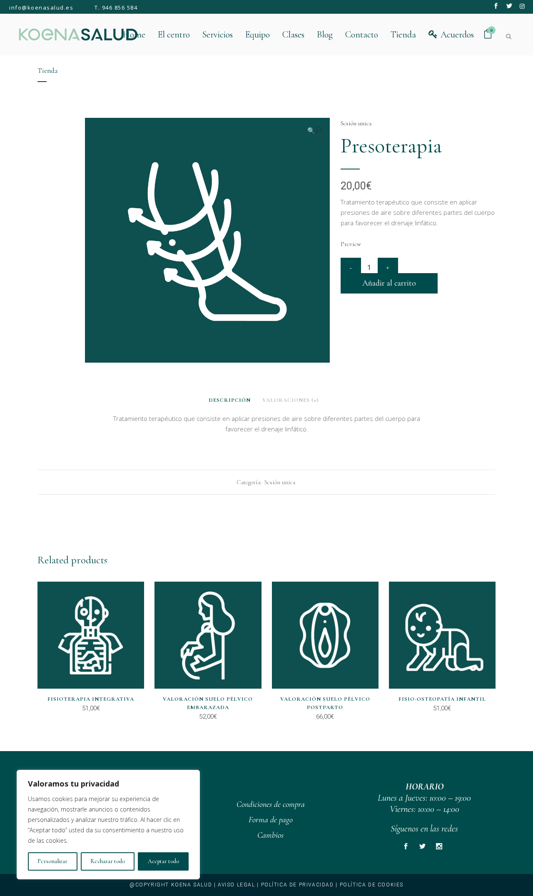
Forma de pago (271, 820)
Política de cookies (371, 885)
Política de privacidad (297, 885)
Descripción (230, 400)
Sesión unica (356, 123)
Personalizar (52, 861)
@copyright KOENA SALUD (171, 885)
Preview (351, 244)
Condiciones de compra (271, 804)
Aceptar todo (163, 861)
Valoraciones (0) (290, 400)
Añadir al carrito (389, 283)
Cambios (270, 835)
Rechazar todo (107, 861)
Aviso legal (236, 885)
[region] (108, 824)
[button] (314, 130)
